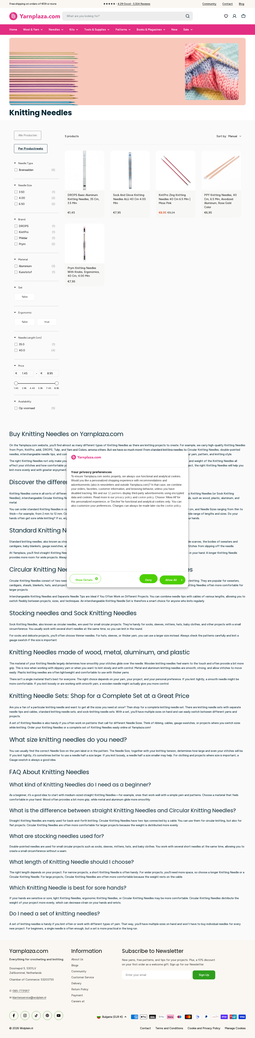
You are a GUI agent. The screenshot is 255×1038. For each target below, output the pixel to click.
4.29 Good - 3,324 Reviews (134, 3)
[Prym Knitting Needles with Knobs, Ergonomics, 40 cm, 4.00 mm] (84, 243)
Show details (83, 580)
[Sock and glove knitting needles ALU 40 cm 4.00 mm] (130, 170)
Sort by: (227, 136)
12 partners (115, 492)
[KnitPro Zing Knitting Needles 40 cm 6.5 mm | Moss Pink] (175, 170)
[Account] (234, 16)
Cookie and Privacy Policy (204, 1028)
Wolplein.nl (26, 1028)
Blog (241, 3)
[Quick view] (100, 186)
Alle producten (27, 135)
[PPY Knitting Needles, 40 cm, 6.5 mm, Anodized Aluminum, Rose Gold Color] (221, 170)
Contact (227, 3)
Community (209, 3)
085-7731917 (21, 991)
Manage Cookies (235, 1028)
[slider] (16, 383)
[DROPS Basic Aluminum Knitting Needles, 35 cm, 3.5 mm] (84, 170)
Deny (148, 580)
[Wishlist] (226, 16)
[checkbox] (36, 170)
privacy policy (123, 497)
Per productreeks (30, 148)
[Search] (187, 16)
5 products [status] (72, 136)
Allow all (171, 580)
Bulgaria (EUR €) (112, 1017)
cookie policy (146, 497)
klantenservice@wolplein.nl (29, 997)
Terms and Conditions (169, 1028)
